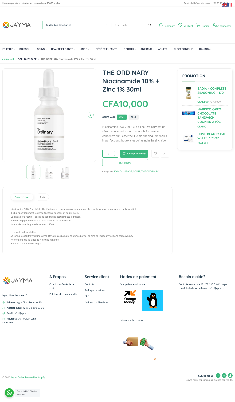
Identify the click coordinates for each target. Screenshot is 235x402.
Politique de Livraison (96, 302)
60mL (133, 117)
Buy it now (125, 162)
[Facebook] (218, 375)
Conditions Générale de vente (61, 286)
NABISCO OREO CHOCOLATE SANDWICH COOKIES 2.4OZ (209, 115)
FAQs (87, 296)
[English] (224, 4)
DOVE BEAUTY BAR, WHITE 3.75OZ (212, 136)
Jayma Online (17, 377)
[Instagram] (224, 375)
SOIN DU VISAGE (27, 59)
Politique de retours (95, 290)
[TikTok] (230, 375)
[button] (91, 115)
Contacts (89, 284)
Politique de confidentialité (63, 294)
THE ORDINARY (149, 171)
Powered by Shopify (35, 377)
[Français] (230, 4)
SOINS (136, 171)
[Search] (150, 25)
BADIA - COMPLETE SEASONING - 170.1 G (211, 92)
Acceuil (9, 59)
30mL (122, 117)
